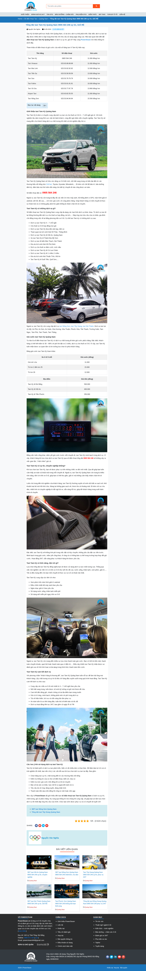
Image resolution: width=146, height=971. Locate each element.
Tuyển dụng (99, 946)
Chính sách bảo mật (65, 946)
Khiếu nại (61, 928)
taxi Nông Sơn (64, 326)
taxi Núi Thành (88, 326)
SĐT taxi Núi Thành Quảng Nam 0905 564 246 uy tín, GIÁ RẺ (38, 902)
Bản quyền (123, 968)
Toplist (97, 943)
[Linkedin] (115, 957)
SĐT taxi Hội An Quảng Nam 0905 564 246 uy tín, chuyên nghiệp (37, 874)
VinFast (49, 184)
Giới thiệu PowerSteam (66, 921)
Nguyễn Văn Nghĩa (34, 29)
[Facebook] (107, 957)
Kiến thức (92, 14)
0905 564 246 (49, 192)
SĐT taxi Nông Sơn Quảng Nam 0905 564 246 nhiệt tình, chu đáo (66, 873)
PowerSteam (86, 40)
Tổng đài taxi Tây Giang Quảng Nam (46, 812)
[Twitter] (111, 957)
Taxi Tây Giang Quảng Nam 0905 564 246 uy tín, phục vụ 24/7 (93, 874)
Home (20, 19)
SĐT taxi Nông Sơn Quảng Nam (44, 809)
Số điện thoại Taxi (30, 19)
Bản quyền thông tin (65, 939)
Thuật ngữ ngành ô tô (103, 925)
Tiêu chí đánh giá (64, 932)
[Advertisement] (12, 53)
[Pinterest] (123, 957)
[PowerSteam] (30, 6)
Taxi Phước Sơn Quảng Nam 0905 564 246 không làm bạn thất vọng (65, 903)
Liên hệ (122, 14)
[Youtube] (119, 957)
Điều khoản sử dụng (65, 943)
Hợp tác (61, 935)
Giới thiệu (25, 14)
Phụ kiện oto (81, 14)
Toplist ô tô (112, 14)
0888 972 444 (29, 938)
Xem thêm (22, 931)
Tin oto (50, 14)
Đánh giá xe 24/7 (38, 14)
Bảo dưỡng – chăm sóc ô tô (105, 932)
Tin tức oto (99, 921)
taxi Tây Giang (76, 326)
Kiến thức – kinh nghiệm (104, 928)
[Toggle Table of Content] (43, 105)
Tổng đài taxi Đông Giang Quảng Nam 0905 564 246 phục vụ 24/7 (94, 902)
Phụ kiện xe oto (101, 939)
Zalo (36, 938)
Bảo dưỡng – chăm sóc (64, 14)
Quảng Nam (43, 19)
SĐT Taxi (102, 14)
